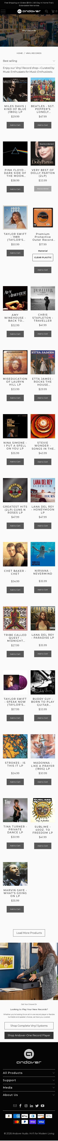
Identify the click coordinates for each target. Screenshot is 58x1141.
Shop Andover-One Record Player (29, 1035)
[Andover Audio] (29, 11)
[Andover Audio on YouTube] (42, 1106)
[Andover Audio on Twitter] (37, 1106)
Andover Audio (20, 1133)
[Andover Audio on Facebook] (20, 1106)
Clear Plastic (43, 257)
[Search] (46, 11)
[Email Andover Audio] (15, 1106)
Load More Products (29, 932)
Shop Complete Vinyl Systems (29, 1025)
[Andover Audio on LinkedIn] (31, 1106)
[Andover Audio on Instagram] (26, 1106)
